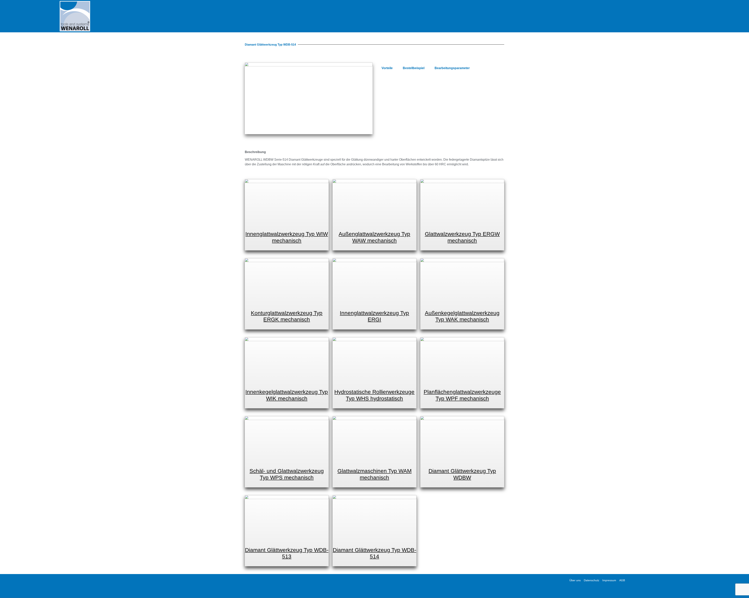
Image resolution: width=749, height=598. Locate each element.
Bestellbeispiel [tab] (413, 68)
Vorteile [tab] (387, 68)
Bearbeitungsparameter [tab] (452, 68)
